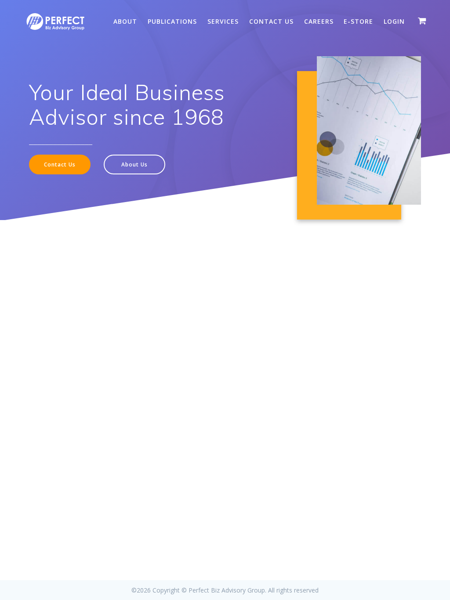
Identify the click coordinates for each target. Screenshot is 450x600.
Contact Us (271, 21)
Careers (319, 21)
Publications (172, 21)
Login (394, 21)
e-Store (358, 21)
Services (223, 21)
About (125, 21)
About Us (134, 164)
